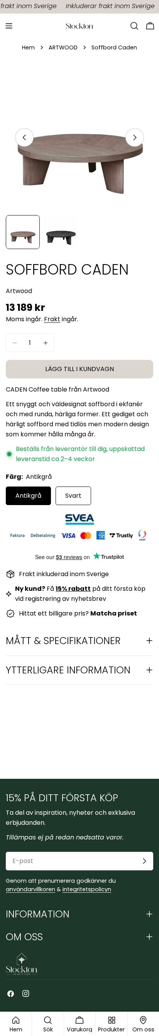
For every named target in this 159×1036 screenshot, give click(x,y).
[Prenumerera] (144, 861)
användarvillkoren (30, 889)
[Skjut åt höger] (134, 137)
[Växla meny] (9, 26)
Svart (73, 495)
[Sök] (134, 26)
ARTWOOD (63, 47)
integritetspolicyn (87, 889)
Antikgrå (28, 495)
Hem (28, 47)
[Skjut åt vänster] (24, 137)
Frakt (52, 319)
